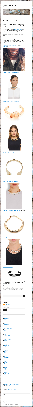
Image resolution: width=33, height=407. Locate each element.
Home (4, 394)
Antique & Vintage (7, 319)
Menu (28, 5)
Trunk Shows (6, 373)
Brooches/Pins (6, 324)
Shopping (5, 364)
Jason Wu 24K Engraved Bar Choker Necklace (11, 152)
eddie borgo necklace (21, 286)
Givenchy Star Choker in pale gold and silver (10, 181)
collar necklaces (16, 286)
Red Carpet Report (7, 356)
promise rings (6, 384)
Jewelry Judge (6, 345)
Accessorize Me (6, 318)
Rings (5, 358)
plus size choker (14, 288)
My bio (4, 396)
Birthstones (6, 320)
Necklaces (15, 285)
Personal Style (6, 355)
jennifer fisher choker (17, 287)
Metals (5, 347)
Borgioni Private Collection (11, 389)
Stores (5, 368)
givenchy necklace (6, 287)
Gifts (5, 334)
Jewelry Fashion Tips (9, 5)
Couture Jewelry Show (8, 328)
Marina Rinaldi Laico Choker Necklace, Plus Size (11, 210)
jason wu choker (11, 287)
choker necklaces (10, 286)
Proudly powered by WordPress (14, 404)
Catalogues (6, 325)
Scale (5, 361)
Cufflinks (5, 329)
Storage (5, 367)
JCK (4, 342)
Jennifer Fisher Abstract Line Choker (9, 45)
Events (5, 333)
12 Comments (20, 289)
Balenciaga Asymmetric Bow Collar (9, 237)
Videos (5, 374)
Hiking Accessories (7, 339)
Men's (5, 346)
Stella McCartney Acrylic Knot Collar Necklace (11, 101)
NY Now (5, 351)
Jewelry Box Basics (7, 344)
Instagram (5, 46)
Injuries (5, 340)
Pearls (5, 353)
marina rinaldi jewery (9, 288)
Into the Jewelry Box (7, 341)
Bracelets (5, 323)
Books (5, 322)
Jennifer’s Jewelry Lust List (14, 384)
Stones (5, 366)
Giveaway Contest (7, 335)
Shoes (5, 363)
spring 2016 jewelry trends (7, 289)
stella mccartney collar (14, 289)
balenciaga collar (5, 286)
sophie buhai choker (20, 288)
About (4, 398)
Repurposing (6, 357)
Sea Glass (5, 362)
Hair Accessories (7, 336)
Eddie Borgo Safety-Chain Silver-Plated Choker (11, 72)
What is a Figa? (9, 385)
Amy (5, 285)
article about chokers (18, 29)
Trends (23, 285)
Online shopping (19, 285)
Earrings (5, 331)
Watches (5, 375)
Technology (6, 369)
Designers (12, 285)
